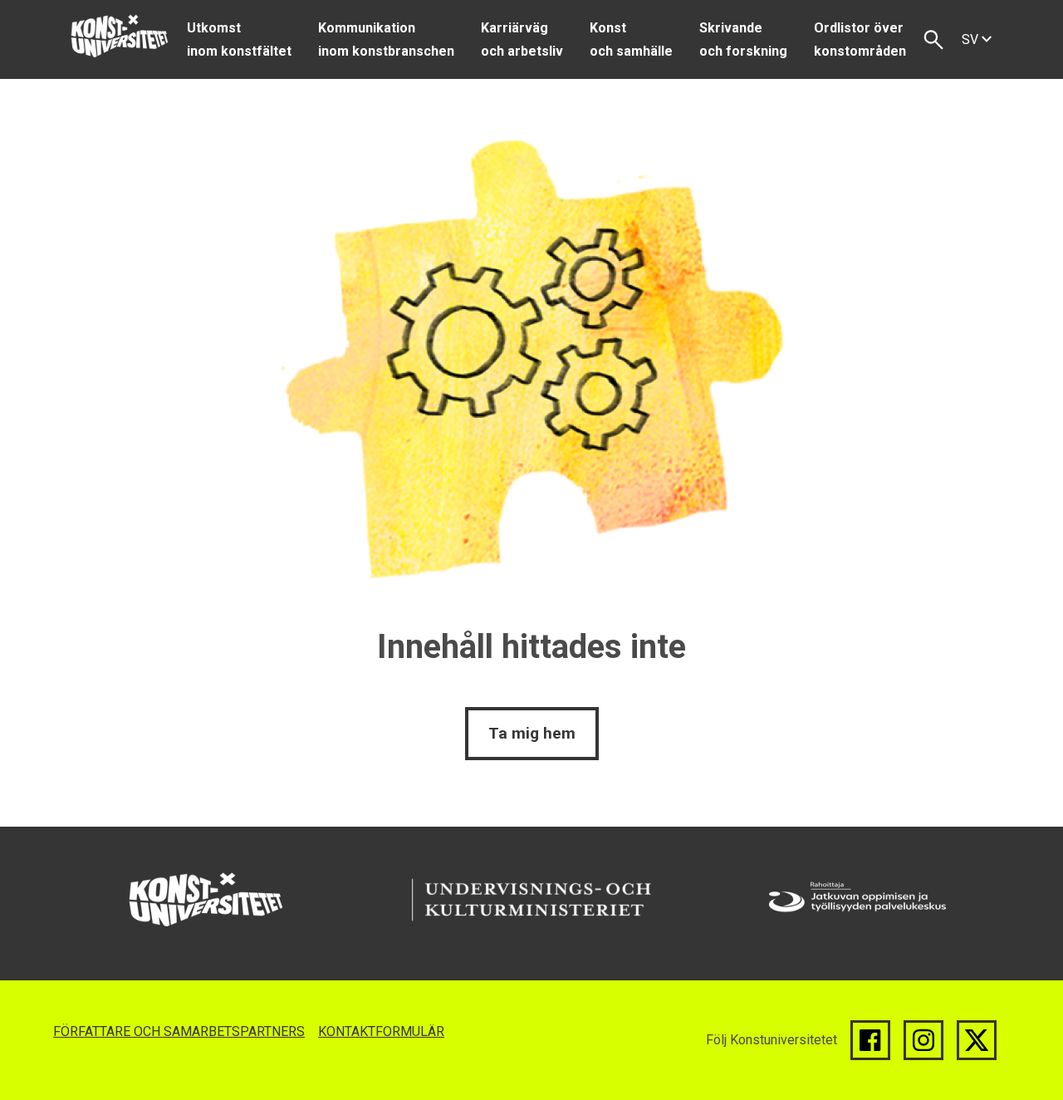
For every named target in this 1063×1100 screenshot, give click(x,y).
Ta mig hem (532, 733)
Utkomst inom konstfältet (239, 39)
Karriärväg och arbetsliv (522, 39)
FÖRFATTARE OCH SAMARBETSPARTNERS (179, 1031)
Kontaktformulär (381, 1031)
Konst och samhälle (631, 39)
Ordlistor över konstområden (860, 39)
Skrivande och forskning (743, 39)
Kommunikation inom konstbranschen (386, 39)
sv (972, 39)
